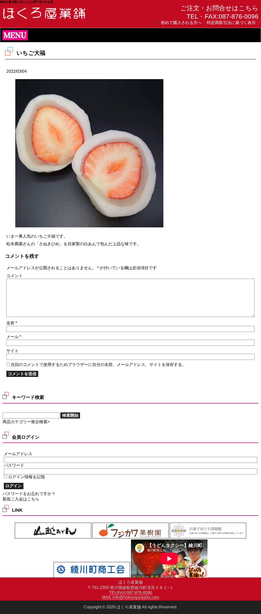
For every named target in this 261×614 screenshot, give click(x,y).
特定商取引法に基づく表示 (231, 23)
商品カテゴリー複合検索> (26, 422)
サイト (12, 351)
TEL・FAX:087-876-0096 (222, 16)
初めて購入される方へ (181, 23)
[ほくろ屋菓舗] (44, 19)
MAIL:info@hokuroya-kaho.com (130, 597)
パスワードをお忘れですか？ (29, 494)
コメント (14, 276)
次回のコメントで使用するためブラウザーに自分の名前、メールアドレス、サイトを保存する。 (98, 364)
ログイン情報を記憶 (26, 477)
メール (13, 337)
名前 (11, 323)
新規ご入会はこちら (21, 499)
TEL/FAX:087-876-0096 (130, 593)
